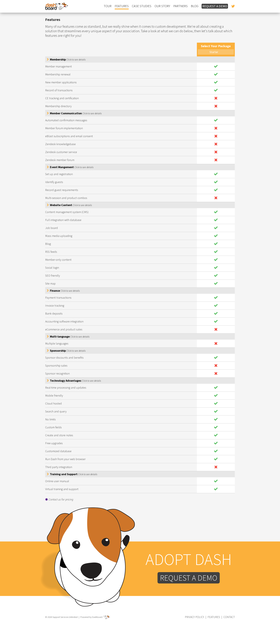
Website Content (70, 205)
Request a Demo (214, 6)
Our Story (162, 6)
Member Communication (75, 113)
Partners (180, 6)
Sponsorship (67, 350)
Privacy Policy (194, 617)
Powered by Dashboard (91, 617)
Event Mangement (71, 167)
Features (122, 6)
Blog (194, 6)
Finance (64, 290)
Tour (107, 6)
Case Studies (141, 6)
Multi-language (69, 336)
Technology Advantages (75, 380)
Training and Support (73, 474)
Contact (229, 617)
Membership (67, 59)
